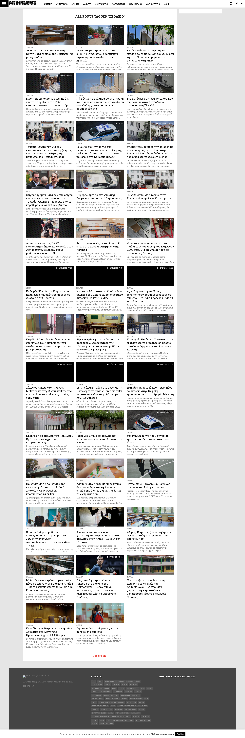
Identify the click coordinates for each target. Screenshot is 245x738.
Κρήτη (149, 688)
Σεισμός (95, 709)
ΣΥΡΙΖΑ (107, 685)
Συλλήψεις (129, 720)
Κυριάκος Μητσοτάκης (100, 688)
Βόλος (94, 724)
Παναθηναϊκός (97, 699)
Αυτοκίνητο (153, 3)
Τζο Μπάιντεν (130, 709)
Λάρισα (94, 720)
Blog (166, 3)
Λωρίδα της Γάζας (113, 699)
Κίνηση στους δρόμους (121, 716)
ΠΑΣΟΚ (124, 699)
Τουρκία (116, 685)
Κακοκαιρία (125, 695)
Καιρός (121, 688)
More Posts (99, 656)
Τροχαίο (138, 692)
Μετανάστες (131, 702)
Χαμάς (110, 713)
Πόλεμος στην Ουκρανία (114, 681)
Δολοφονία (96, 695)
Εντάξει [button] (180, 734)
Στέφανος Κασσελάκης (101, 716)
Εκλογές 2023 (133, 688)
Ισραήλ (124, 685)
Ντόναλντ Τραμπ (133, 681)
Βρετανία (136, 695)
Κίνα (146, 699)
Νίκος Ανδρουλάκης (115, 720)
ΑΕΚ (110, 709)
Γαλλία (106, 695)
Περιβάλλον (135, 3)
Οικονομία (61, 3)
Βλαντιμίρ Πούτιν (143, 720)
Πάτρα (102, 720)
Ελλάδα (75, 3)
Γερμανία (128, 692)
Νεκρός (141, 709)
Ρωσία (100, 681)
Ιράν (142, 688)
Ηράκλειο (118, 709)
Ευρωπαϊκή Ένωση (99, 713)
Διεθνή (87, 3)
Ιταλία (94, 702)
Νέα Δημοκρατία (122, 713)
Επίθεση (136, 716)
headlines (142, 706)
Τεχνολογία (101, 3)
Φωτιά (114, 688)
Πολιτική (47, 3)
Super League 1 (106, 724)
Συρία (113, 706)
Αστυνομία (118, 692)
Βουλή (141, 702)
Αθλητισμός (118, 3)
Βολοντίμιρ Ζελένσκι (107, 702)
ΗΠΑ (93, 681)
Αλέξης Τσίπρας (136, 699)
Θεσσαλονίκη (97, 685)
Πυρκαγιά (145, 716)
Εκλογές (95, 692)
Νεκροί (121, 702)
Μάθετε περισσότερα (162, 733)
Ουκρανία (133, 685)
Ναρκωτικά (135, 713)
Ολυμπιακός (106, 692)
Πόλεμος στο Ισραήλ (100, 706)
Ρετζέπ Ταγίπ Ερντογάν (127, 706)
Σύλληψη (114, 695)
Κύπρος (104, 709)
